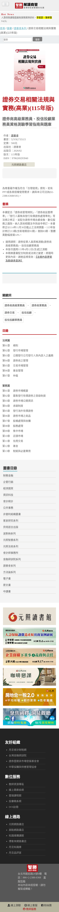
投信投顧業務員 (13, 320)
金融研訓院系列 (12, 559)
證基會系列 (20, 28)
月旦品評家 (15, 852)
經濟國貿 (8, 488)
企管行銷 (8, 482)
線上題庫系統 (16, 790)
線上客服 (32, 905)
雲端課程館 (15, 795)
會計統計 (8, 501)
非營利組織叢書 (12, 514)
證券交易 (10, 312)
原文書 (7, 585)
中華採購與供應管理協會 (23, 767)
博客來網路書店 (17, 841)
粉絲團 (47, 905)
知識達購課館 (16, 835)
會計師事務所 (10, 553)
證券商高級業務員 (15, 305)
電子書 (7, 578)
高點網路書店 (16, 830)
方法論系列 (9, 572)
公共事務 (8, 507)
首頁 (2, 28)
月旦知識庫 (15, 847)
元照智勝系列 (10, 540)
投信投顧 (27, 312)
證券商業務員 (39, 305)
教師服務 (30, 909)
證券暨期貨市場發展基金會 (24, 761)
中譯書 (7, 591)
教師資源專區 (16, 784)
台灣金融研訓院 (17, 755)
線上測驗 (15, 905)
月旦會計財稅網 (17, 749)
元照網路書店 (19, 164)
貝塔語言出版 (10, 527)
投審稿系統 (15, 801)
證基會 (15, 135)
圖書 (9, 28)
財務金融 (8, 475)
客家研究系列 (10, 520)
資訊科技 (8, 495)
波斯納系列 (9, 533)
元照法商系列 (10, 546)
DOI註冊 (13, 807)
